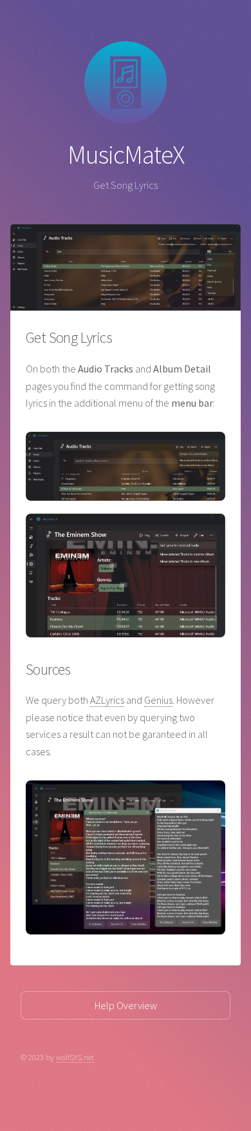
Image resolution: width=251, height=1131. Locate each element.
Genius (158, 699)
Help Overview (126, 1005)
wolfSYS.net (75, 1057)
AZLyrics (107, 699)
